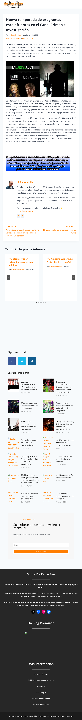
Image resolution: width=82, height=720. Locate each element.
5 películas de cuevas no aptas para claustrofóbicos (29, 442)
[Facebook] (38, 612)
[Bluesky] (49, 612)
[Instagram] (32, 361)
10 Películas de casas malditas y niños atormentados (29, 496)
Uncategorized (28, 38)
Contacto (41, 686)
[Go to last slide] (8, 277)
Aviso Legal (41, 692)
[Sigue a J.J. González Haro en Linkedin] (22, 216)
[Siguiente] (73, 277)
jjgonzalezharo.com (25, 211)
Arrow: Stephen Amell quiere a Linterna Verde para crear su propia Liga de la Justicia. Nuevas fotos (22, 231)
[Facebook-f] (12, 361)
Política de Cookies (41, 704)
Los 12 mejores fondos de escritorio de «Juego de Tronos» (65, 442)
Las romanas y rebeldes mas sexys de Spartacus (65, 496)
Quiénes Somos (41, 674)
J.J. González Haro (15, 35)
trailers (17, 38)
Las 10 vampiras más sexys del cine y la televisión (64, 459)
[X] (33, 612)
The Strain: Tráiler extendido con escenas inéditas (21, 262)
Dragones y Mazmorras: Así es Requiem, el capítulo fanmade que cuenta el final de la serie (64, 387)
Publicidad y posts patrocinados (41, 680)
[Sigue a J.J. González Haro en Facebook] (18, 216)
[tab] (36, 302)
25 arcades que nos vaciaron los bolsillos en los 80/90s (29, 405)
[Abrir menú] (77, 4)
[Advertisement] (41, 329)
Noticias (9, 38)
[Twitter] (22, 361)
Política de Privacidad (41, 698)
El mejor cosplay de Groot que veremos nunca (59, 229)
